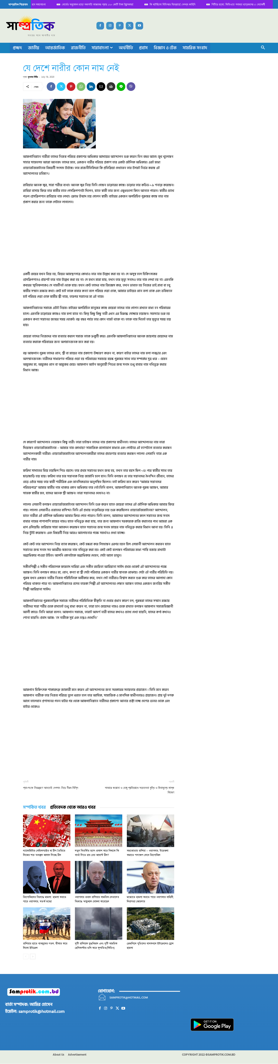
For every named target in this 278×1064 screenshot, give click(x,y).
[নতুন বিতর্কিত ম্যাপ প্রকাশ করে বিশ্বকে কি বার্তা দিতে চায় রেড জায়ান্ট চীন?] (98, 830)
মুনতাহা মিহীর (33, 76)
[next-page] (32, 956)
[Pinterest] (120, 26)
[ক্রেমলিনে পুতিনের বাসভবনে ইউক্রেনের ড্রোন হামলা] (150, 923)
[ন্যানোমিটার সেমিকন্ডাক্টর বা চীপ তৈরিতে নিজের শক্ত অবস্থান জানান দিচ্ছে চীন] (46, 830)
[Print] (111, 86)
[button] (263, 48)
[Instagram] (110, 26)
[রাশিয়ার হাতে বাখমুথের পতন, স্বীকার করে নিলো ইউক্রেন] (46, 923)
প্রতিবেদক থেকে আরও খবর (73, 807)
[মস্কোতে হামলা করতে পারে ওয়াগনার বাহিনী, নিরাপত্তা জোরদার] (150, 877)
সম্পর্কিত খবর (34, 807)
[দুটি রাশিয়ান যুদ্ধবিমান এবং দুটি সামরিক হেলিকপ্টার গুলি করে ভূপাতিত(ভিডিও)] (98, 923)
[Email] (101, 86)
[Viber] (131, 86)
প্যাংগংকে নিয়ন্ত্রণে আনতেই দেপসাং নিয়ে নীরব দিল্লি (50, 788)
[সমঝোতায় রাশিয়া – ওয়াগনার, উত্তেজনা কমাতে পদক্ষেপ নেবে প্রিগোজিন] (150, 830)
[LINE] (121, 86)
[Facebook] (100, 26)
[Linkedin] (91, 86)
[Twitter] (129, 26)
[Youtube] (139, 26)
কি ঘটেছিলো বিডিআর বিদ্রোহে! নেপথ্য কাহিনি (168, 4)
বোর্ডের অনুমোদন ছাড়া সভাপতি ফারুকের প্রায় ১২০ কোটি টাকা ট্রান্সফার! (93, 4)
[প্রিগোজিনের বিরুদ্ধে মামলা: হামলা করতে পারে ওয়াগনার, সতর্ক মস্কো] (46, 877)
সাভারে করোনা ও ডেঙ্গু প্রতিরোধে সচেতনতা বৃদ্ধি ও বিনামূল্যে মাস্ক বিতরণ (139, 790)
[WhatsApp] (81, 86)
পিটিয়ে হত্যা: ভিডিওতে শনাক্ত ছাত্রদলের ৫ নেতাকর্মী (234, 4)
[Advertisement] (98, 241)
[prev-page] (25, 956)
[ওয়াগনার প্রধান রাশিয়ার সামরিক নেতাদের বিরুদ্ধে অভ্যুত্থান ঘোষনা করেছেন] (98, 877)
